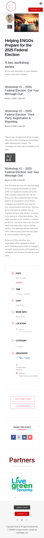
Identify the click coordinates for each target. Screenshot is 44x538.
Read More (20, 317)
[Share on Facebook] (13, 437)
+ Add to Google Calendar (22, 399)
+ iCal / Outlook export (22, 406)
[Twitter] (22, 520)
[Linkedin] (24, 437)
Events (20, 347)
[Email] (30, 437)
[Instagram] (27, 520)
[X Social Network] (18, 437)
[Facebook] (17, 520)
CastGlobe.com (22, 533)
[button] (41, 3)
